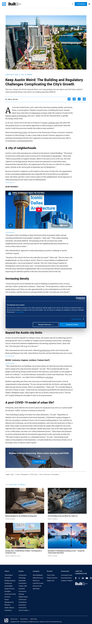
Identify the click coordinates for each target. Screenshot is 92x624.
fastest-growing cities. (51, 123)
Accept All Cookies (72, 324)
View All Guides (23, 610)
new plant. (49, 377)
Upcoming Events (66, 578)
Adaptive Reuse (23, 597)
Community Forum (66, 575)
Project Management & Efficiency (26, 474)
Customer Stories (38, 583)
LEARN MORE (39, 462)
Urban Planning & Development (49, 474)
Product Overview (52, 578)
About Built (36, 589)
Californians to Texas (39, 113)
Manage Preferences (44, 324)
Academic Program (67, 580)
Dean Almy (23, 133)
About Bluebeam (38, 575)
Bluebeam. (25, 621)
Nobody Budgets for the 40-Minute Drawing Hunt (21, 516)
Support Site (50, 580)
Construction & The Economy (18, 74)
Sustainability (8, 586)
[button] (69, 99)
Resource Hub (37, 586)
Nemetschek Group (57, 621)
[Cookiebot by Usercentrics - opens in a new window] (77, 298)
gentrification (45, 350)
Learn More (20, 312)
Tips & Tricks (51, 575)
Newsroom (36, 580)
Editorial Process (38, 578)
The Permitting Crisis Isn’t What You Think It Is (63, 516)
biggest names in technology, (16, 116)
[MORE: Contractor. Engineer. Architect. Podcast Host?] (27, 360)
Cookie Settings (76, 319)
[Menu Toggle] (89, 4)
